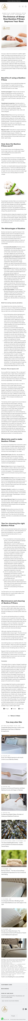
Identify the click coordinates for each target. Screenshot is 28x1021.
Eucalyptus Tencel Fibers (8, 840)
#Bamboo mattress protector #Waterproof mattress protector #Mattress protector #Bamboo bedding (13, 960)
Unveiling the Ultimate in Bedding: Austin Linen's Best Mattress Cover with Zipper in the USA (13, 902)
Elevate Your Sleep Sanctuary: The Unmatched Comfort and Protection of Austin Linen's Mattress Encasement (13, 932)
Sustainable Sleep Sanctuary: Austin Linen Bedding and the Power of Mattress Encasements (12, 729)
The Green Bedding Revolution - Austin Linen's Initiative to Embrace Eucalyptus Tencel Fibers (12, 844)
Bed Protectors (10, 969)
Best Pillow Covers (13, 970)
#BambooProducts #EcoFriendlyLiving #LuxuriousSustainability (11, 963)
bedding (17, 969)
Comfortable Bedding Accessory (14, 971)
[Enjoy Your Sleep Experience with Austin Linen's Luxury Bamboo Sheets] (14, 744)
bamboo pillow (5, 86)
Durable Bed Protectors (8, 972)
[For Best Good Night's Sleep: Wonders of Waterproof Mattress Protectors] (14, 802)
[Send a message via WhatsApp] (2, 1018)
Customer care (6, 984)
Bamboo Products (16, 13)
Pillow (12, 14)
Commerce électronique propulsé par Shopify (18, 1019)
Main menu (5, 988)
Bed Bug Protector (12, 967)
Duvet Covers (12, 973)
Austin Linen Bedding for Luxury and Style (12, 976)
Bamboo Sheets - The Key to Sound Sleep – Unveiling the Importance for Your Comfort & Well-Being (13, 872)
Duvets (19, 973)
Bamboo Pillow (6, 13)
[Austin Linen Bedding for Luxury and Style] (14, 948)
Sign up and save (7, 993)
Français (13, 1015)
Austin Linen (13, 965)
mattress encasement (7, 725)
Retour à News (15, 716)
